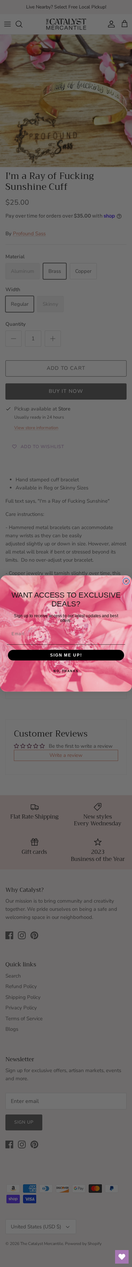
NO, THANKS (66, 671)
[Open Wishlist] (122, 1257)
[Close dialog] (126, 581)
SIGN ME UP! (66, 655)
